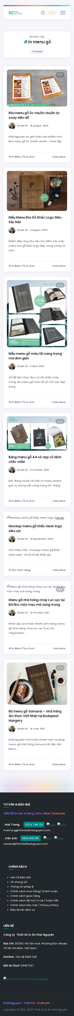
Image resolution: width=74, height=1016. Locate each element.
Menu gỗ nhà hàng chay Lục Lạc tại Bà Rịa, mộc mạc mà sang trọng (37, 602)
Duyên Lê (22, 125)
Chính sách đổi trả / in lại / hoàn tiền (34, 900)
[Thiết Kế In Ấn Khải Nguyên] (16, 12)
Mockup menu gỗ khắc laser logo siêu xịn (35, 528)
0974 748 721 (34, 824)
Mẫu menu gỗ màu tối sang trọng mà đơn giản (35, 356)
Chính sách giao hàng (25, 896)
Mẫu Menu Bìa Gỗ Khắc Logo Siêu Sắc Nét (35, 219)
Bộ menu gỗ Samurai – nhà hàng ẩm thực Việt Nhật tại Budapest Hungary (35, 716)
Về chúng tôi (18, 882)
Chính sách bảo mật (24, 905)
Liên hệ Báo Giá (20, 877)
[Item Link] (37, 88)
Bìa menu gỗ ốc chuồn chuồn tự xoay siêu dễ (34, 115)
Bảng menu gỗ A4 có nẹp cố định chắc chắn (35, 459)
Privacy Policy (49, 905)
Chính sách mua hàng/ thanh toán (33, 891)
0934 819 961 (30, 838)
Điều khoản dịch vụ (22, 910)
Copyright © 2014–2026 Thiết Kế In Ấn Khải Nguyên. (35, 1009)
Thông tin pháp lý (22, 886)
